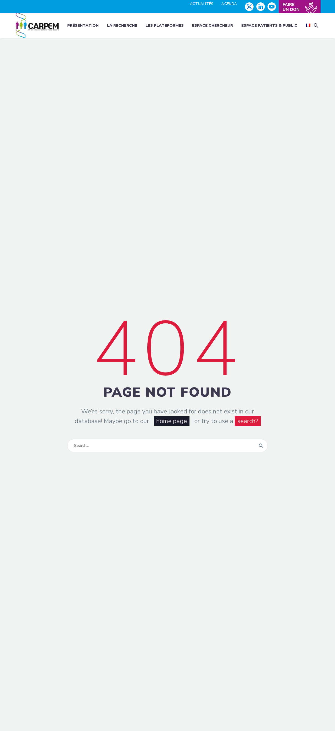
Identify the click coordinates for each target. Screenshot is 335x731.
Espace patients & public (269, 25)
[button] (316, 25)
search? (247, 421)
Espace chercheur (212, 25)
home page (171, 421)
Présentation (83, 25)
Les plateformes (165, 25)
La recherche (122, 25)
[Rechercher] (261, 445)
